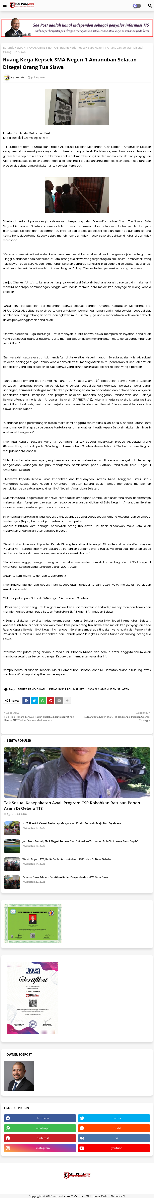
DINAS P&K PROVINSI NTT (66, 689)
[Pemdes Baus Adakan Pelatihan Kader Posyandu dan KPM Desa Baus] (12, 882)
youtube (116, 1148)
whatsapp (43, 1128)
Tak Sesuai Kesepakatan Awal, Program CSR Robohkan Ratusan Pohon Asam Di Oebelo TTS (72, 805)
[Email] (59, 700)
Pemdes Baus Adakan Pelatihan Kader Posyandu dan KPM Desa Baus (65, 877)
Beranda (8, 47)
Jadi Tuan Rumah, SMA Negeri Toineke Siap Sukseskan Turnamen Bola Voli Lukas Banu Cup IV (80, 841)
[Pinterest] (50, 700)
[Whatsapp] (42, 700)
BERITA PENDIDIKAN (31, 689)
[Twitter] (34, 700)
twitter (116, 1118)
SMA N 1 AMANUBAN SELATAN (37, 47)
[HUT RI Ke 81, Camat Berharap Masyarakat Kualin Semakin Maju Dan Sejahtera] (12, 828)
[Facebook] (26, 700)
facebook (43, 1118)
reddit (117, 1128)
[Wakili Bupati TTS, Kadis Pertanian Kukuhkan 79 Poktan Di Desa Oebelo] (12, 864)
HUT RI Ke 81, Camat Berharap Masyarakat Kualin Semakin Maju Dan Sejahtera (71, 823)
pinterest (43, 1138)
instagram (43, 1148)
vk (117, 1138)
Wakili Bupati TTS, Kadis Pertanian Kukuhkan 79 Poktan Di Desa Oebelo (66, 859)
